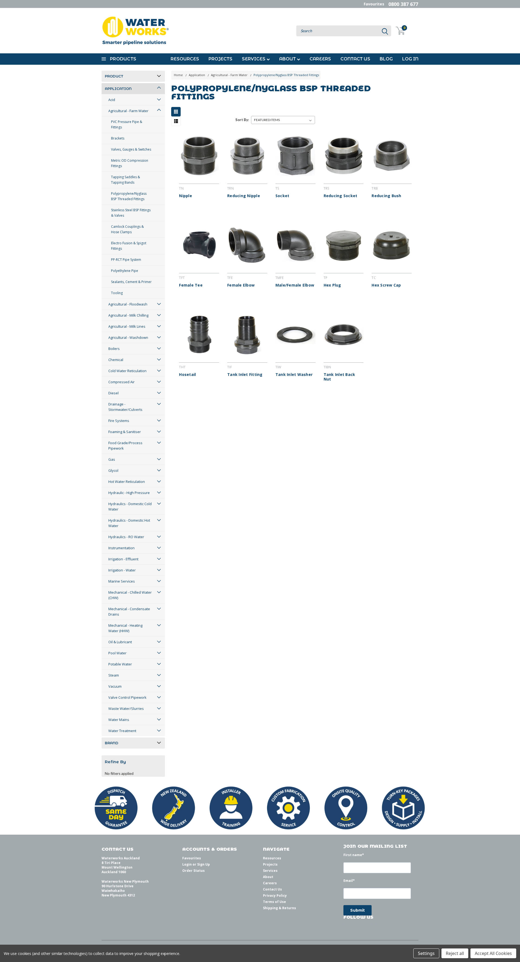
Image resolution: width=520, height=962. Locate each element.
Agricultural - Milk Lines (126, 326)
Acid (111, 99)
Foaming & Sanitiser (124, 431)
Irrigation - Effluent (123, 559)
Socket (282, 195)
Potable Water (120, 664)
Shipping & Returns (279, 908)
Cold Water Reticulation (127, 370)
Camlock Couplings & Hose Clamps (127, 229)
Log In (410, 58)
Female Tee (191, 285)
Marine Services (121, 581)
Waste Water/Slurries (126, 708)
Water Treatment (122, 730)
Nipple (185, 195)
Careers (320, 58)
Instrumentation (121, 547)
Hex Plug (332, 285)
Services (254, 58)
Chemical (115, 359)
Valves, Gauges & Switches (131, 149)
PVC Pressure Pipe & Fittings (126, 124)
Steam (113, 675)
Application (118, 88)
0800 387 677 (403, 4)
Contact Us (355, 58)
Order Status (193, 870)
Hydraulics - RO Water (126, 536)
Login (187, 864)
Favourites (374, 3)
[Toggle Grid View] (177, 111)
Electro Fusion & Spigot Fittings (128, 246)
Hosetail (187, 374)
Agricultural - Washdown (128, 337)
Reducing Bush (386, 195)
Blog (386, 58)
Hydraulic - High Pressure (129, 492)
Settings (426, 953)
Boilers (114, 348)
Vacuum (115, 686)
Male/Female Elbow (294, 285)
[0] (397, 31)
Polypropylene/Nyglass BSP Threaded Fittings (129, 196)
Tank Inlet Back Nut (339, 377)
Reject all (455, 953)
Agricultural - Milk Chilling (128, 315)
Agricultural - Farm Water (128, 110)
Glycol (113, 470)
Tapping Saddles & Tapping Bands (125, 180)
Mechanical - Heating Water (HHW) (125, 628)
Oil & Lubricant (120, 641)
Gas (111, 459)
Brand (111, 743)
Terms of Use (274, 901)
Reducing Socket (341, 195)
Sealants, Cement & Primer (131, 282)
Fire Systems (118, 420)
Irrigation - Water (122, 570)
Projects (220, 58)
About (288, 58)
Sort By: (242, 120)
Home (178, 75)
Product (114, 76)
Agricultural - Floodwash (127, 304)
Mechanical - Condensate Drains (129, 611)
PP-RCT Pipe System (126, 259)
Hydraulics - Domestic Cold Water (130, 506)
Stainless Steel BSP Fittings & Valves (131, 213)
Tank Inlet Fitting (245, 374)
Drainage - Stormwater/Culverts (125, 407)
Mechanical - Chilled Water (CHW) (130, 595)
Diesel (113, 393)
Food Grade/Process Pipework (125, 445)
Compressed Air (121, 381)
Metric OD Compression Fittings (129, 163)
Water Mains (118, 719)
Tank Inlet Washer (294, 374)
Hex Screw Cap (386, 285)
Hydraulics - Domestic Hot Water (129, 523)
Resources (185, 58)
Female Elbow (241, 285)
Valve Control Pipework (127, 697)
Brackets (117, 138)
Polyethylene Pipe (124, 270)
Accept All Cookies (493, 953)
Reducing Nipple (243, 195)
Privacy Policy (275, 895)
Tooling (117, 293)
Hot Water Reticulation (126, 481)
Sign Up (203, 864)
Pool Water (117, 653)
